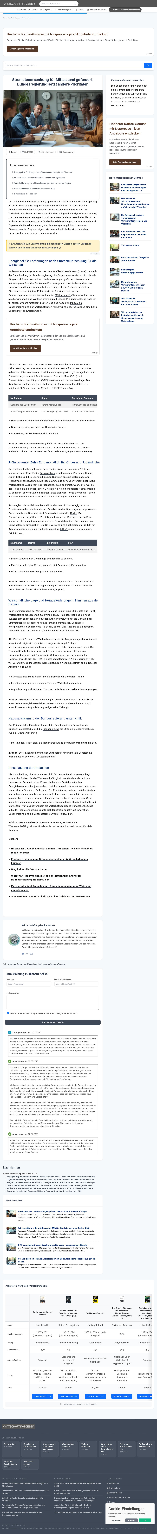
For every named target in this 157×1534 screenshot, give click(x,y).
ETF (62, 529)
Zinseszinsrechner (130, 245)
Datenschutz (114, 1488)
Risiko (73, 513)
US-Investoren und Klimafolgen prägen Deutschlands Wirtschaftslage (52, 1211)
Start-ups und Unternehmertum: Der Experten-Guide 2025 (77, 1484)
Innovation (76, 303)
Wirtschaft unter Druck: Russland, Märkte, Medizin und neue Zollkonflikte (54, 1228)
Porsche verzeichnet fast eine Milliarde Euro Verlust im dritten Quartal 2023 (44, 1191)
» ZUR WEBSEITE (41, 1396)
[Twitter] (23, 954)
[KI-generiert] (43, 1297)
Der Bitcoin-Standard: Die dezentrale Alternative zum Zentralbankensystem (122, 1312)
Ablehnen (131, 1520)
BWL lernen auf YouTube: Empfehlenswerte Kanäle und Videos (133, 234)
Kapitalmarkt (87, 581)
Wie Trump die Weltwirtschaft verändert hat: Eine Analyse (134, 301)
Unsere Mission (115, 1493)
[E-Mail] (31, 954)
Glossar (112, 1502)
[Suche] (75, 3)
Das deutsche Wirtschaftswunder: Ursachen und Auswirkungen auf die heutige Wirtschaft (23, 1506)
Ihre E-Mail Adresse (62, 980)
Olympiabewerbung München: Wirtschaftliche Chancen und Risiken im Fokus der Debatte (50, 1179)
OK (145, 1520)
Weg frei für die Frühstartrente (29, 869)
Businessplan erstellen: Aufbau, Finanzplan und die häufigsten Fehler (76, 1492)
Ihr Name (10, 980)
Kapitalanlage (47, 473)
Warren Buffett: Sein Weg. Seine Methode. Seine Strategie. (68, 1313)
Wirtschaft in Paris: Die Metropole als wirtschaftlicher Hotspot (25, 1492)
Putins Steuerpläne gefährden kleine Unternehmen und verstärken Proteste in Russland (50, 1188)
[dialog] (130, 1513)
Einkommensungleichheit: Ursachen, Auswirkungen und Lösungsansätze (133, 187)
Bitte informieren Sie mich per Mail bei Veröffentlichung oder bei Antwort (43, 1013)
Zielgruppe (52, 543)
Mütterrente (61, 295)
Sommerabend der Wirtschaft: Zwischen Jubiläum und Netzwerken (50, 896)
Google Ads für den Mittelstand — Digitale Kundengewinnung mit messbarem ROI (72, 1506)
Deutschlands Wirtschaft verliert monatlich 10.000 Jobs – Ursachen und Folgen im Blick (49, 1185)
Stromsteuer (37, 201)
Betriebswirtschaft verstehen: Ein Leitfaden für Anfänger (23, 1499)
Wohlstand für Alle (94, 1313)
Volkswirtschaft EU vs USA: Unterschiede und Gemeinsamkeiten (22, 1513)
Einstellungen (116, 1520)
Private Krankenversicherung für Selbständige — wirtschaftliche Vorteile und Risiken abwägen (75, 1499)
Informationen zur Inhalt (119, 1497)
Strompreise (88, 213)
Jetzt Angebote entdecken (22, 49)
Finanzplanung (51, 729)
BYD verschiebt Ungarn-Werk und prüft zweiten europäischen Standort (53, 1245)
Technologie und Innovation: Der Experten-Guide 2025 (78, 1512)
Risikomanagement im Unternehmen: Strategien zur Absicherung (25, 1484)
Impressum (113, 1483)
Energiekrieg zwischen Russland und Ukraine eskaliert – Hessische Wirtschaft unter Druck (51, 1176)
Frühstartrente (16, 221)
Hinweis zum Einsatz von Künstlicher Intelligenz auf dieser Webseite (35, 964)
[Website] (27, 954)
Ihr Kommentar (13, 993)
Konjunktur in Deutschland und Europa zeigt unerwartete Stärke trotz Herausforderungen (51, 1182)
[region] (78, 1348)
